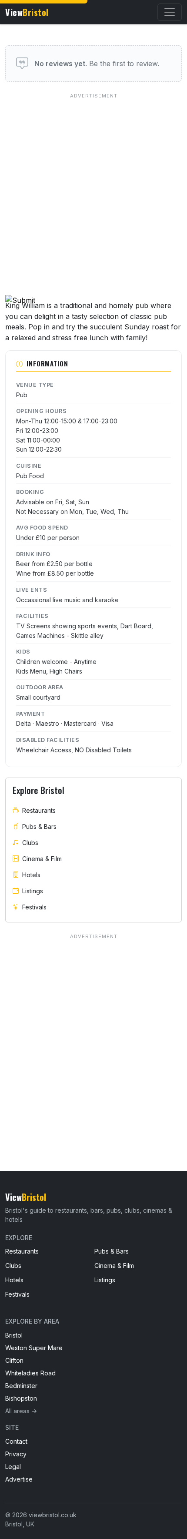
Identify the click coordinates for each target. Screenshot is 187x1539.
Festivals (34, 907)
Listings (32, 891)
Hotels (31, 874)
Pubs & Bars (39, 826)
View (27, 12)
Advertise (19, 1479)
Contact (16, 1441)
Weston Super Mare (34, 1347)
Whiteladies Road (30, 1373)
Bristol (14, 1335)
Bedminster (21, 1385)
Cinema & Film (42, 858)
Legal (13, 1466)
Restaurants (39, 810)
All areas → (21, 1411)
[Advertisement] (93, 186)
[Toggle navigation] (169, 12)
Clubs (30, 842)
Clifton (14, 1360)
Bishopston (21, 1398)
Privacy (16, 1454)
